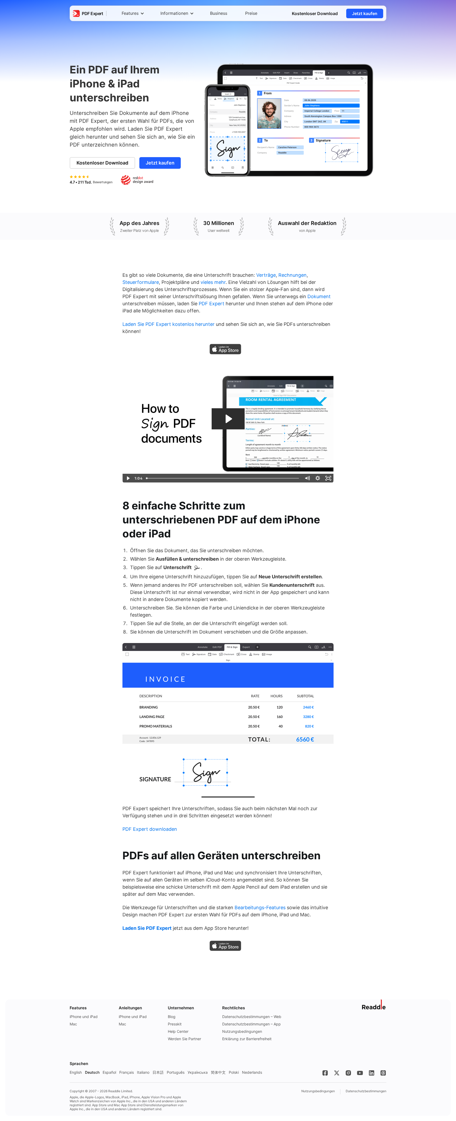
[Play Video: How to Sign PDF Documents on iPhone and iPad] (228, 418)
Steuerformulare (140, 282)
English (76, 1072)
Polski (234, 1072)
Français (126, 1072)
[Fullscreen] (328, 478)
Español (109, 1072)
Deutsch (92, 1072)
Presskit (175, 1024)
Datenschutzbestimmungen (366, 1091)
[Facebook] (325, 1073)
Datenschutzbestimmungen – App (251, 1024)
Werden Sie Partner (184, 1038)
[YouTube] (360, 1073)
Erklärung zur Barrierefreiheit (247, 1038)
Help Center (178, 1031)
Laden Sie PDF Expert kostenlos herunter (168, 324)
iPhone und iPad (84, 1016)
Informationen (174, 13)
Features (130, 13)
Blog (171, 1016)
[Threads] (383, 1073)
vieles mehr (213, 282)
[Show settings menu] (317, 478)
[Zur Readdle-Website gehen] (374, 1005)
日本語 (158, 1072)
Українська (198, 1072)
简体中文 (218, 1072)
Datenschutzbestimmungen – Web (251, 1016)
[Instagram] (348, 1073)
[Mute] (307, 478)
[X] (337, 1073)
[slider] (223, 478)
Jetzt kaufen (364, 13)
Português (175, 1072)
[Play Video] (127, 478)
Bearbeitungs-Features (260, 907)
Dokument (319, 296)
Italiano (143, 1072)
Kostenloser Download (315, 13)
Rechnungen (292, 275)
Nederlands (252, 1072)
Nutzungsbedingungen (242, 1031)
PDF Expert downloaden (149, 829)
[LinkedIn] (371, 1073)
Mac (73, 1024)
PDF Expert (211, 303)
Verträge (266, 275)
